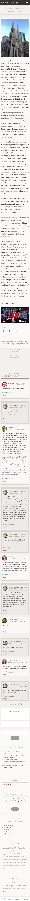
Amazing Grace (10, 343)
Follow (15, 809)
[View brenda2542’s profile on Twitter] (5, 784)
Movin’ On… (7, 759)
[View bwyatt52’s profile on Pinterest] (8, 784)
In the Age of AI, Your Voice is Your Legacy (14, 765)
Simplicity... (7, 831)
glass (7, 345)
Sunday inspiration (18, 345)
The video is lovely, (15, 469)
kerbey (10, 660)
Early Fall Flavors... (8, 834)
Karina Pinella (14, 619)
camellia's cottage (16, 405)
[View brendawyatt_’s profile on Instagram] (7, 784)
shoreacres (12, 428)
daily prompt (24, 343)
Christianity (20, 341)
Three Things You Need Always (12, 761)
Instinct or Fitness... (8, 825)
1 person (10, 392)
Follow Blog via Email (15, 794)
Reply (4, 395)
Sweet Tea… (15, 350)
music (11, 345)
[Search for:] (15, 733)
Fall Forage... (7, 829)
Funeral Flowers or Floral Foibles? (12, 752)
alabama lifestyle (11, 341)
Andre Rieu (18, 343)
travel (25, 341)
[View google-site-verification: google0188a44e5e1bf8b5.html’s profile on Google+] (10, 784)
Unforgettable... (8, 827)
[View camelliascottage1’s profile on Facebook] (3, 784)
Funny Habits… (15, 356)
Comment (23, 723)
